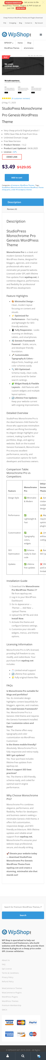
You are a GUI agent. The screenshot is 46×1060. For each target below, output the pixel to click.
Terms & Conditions (10, 973)
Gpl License (7, 969)
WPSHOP (8, 42)
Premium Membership (11, 1005)
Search (23, 915)
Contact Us (28, 23)
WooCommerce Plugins (12, 992)
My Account (39, 23)
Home (20, 42)
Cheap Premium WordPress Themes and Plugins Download (23, 18)
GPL (15, 152)
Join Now (21, 8)
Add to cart (16, 177)
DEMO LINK (12, 156)
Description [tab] (14, 202)
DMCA (4, 1009)
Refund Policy (8, 981)
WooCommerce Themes (12, 988)
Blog (20, 23)
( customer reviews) (21, 98)
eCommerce (15, 185)
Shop (29, 42)
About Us (6, 960)
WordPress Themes (27, 185)
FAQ (4, 23)
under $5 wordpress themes (21, 190)
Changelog (12, 23)
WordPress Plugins (10, 997)
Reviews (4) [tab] (12, 209)
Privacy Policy (7, 977)
